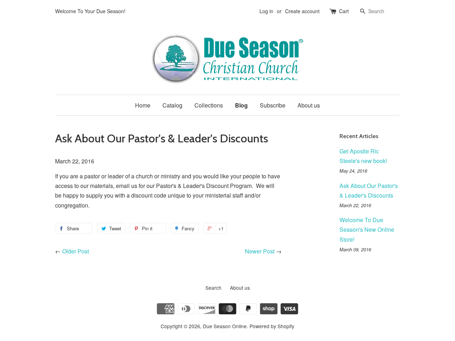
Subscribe (272, 105)
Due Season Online (225, 326)
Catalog (172, 105)
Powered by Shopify (272, 326)
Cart (344, 11)
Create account (302, 11)
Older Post (75, 251)
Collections (208, 105)
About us (309, 105)
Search (213, 287)
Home (142, 105)
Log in (266, 11)
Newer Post (259, 251)
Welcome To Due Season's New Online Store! (366, 229)
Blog (241, 105)
